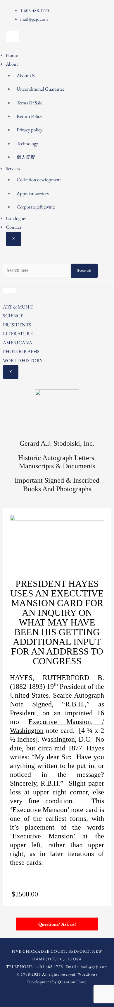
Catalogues (16, 218)
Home (12, 55)
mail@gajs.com (94, 966)
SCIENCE (13, 315)
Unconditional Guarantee (40, 89)
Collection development (39, 179)
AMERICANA (17, 342)
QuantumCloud (72, 981)
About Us (25, 75)
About (12, 64)
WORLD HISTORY (22, 360)
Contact (13, 227)
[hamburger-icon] (12, 36)
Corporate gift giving (36, 207)
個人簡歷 (26, 157)
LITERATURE (18, 333)
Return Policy (29, 116)
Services (13, 168)
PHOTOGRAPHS (21, 351)
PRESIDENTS (17, 324)
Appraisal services (33, 193)
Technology (27, 143)
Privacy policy (29, 129)
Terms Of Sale (29, 102)
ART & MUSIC (18, 307)
